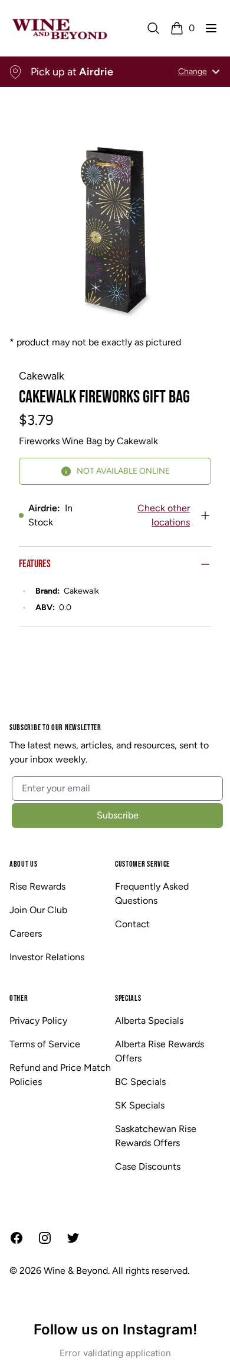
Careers (25, 933)
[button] (211, 28)
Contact (132, 924)
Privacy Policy (38, 1020)
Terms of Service (44, 1044)
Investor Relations (46, 957)
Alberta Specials (149, 1020)
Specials (128, 998)
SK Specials (140, 1105)
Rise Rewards (37, 886)
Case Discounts (147, 1166)
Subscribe (118, 815)
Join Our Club (38, 909)
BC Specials (140, 1081)
